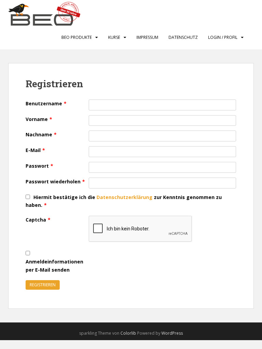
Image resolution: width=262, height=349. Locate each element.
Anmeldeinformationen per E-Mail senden (54, 265)
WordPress (172, 333)
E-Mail (35, 150)
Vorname (39, 119)
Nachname (41, 134)
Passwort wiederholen (55, 181)
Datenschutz (183, 37)
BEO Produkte (76, 37)
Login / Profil (222, 37)
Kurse (114, 37)
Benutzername (46, 103)
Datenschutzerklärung (124, 197)
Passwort (39, 166)
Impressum (147, 37)
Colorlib (128, 333)
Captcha (38, 219)
